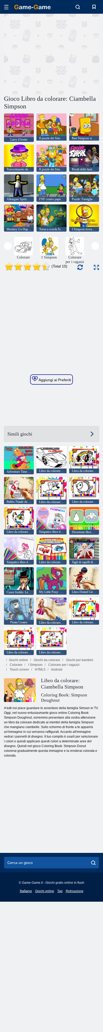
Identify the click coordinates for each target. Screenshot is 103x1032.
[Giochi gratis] (32, 7)
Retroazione (74, 891)
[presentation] (8, 246)
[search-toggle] (77, 7)
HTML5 (39, 669)
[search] (93, 862)
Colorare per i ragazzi (63, 665)
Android (56, 669)
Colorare (15, 665)
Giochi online (18, 660)
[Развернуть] (96, 267)
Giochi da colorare (46, 660)
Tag (60, 891)
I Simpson (35, 665)
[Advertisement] (48, 53)
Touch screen (19, 669)
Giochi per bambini (79, 660)
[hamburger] (6, 7)
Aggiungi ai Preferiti (54, 380)
